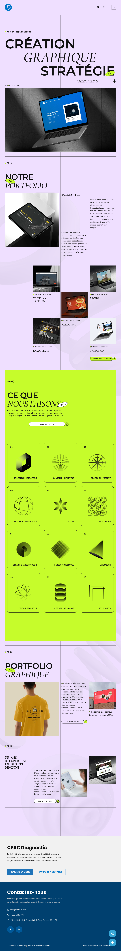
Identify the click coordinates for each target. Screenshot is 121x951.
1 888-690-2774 (17, 915)
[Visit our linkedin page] (19, 929)
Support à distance (51, 871)
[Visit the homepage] (8, 7)
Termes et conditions (16, 945)
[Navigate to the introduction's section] (114, 81)
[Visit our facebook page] (10, 929)
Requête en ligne (20, 871)
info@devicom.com (18, 909)
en (104, 7)
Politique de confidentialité (39, 945)
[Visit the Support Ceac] (112, 933)
